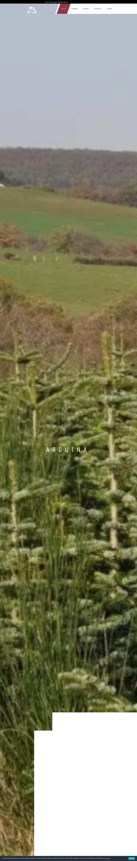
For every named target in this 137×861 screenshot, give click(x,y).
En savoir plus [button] (107, 858)
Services (86, 9)
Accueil (63, 9)
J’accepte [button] (131, 858)
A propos (74, 9)
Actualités (97, 9)
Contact (109, 9)
